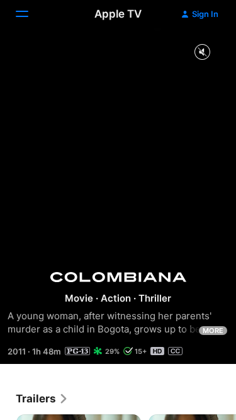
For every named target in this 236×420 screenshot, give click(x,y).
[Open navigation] (29, 14)
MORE (213, 330)
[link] (42, 399)
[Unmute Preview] (202, 52)
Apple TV (118, 14)
